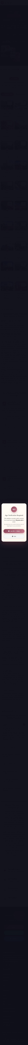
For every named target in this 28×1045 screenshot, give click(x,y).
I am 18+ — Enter (15, 531)
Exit (15, 536)
